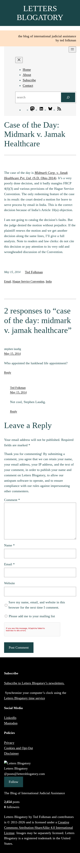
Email (7, 281)
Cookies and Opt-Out (18, 748)
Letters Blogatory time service (24, 698)
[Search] (68, 97)
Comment (12, 500)
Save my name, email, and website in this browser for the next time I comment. (37, 604)
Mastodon (10, 723)
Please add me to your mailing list (31, 616)
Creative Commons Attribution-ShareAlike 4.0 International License (38, 827)
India (49, 281)
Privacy (9, 742)
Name (9, 545)
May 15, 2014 (12, 353)
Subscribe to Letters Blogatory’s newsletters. (34, 683)
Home (27, 69)
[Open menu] (72, 49)
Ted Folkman (34, 272)
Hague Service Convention (28, 281)
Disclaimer (11, 753)
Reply (7, 372)
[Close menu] (19, 60)
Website (9, 583)
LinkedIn (10, 718)
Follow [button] (13, 782)
